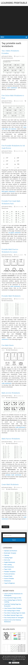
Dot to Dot (7, 560)
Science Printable (9, 578)
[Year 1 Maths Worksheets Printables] (14, 67)
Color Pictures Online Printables (13, 608)
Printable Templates (9, 571)
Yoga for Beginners (9, 583)
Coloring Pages (8, 557)
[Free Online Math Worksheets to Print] (14, 111)
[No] (26, 659)
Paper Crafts (7, 569)
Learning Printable (14, 2)
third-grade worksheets (8, 191)
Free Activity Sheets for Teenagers (14, 617)
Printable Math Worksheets (11, 296)
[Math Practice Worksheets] (14, 452)
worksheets (5, 339)
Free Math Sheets (8, 345)
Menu (2, 37)
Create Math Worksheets (10, 484)
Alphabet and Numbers (10, 550)
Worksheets (5, 208)
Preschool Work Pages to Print (12, 598)
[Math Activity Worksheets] (14, 406)
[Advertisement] (14, 21)
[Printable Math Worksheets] (14, 309)
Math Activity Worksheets (11, 393)
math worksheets (12, 87)
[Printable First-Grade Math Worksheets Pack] (14, 217)
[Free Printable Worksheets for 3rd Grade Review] (14, 161)
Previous (5, 527)
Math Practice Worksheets (11, 439)
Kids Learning (8, 564)
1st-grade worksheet (14, 232)
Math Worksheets (8, 58)
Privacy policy (16, 662)
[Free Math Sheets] (14, 358)
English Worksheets (9, 562)
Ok (10, 662)
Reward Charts (8, 576)
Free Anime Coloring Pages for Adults (14, 613)
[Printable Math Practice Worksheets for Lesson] (14, 265)
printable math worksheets (13, 475)
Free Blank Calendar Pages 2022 (13, 615)
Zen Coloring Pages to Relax (12, 610)
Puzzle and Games (9, 574)
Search (14, 540)
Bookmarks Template (10, 553)
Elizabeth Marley (7, 56)
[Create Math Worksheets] (14, 498)
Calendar (6, 555)
